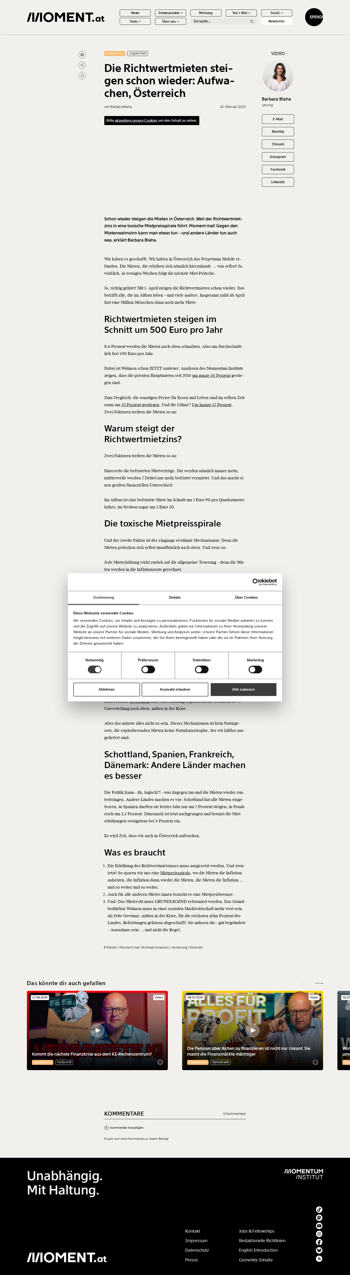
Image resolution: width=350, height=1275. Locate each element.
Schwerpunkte (169, 13)
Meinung (206, 13)
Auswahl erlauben (175, 689)
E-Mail (278, 119)
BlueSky (278, 131)
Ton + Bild (239, 13)
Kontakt (192, 1231)
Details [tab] (175, 597)
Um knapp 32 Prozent (211, 404)
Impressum (196, 1241)
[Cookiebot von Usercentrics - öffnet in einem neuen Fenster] (256, 582)
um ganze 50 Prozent (211, 375)
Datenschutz (197, 1250)
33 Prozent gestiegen (140, 404)
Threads (278, 144)
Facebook (277, 169)
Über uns (169, 21)
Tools (134, 21)
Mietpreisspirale (175, 872)
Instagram (278, 157)
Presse (191, 1260)
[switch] (148, 669)
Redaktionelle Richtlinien (262, 1241)
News (135, 13)
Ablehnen (107, 689)
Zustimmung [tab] (103, 597)
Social (275, 13)
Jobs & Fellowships (257, 1231)
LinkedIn (278, 182)
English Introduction (258, 1250)
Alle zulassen (243, 689)
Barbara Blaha (276, 99)
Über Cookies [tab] (246, 597)
